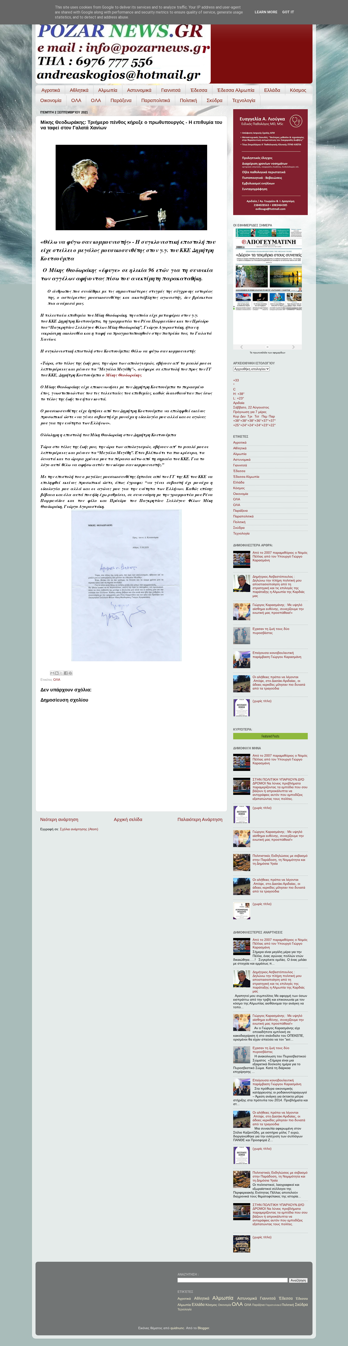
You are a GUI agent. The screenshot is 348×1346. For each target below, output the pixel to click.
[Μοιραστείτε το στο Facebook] (65, 673)
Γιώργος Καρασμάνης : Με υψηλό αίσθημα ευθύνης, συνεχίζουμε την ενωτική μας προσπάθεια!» (278, 608)
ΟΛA (96, 100)
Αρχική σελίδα (128, 819)
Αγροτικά (50, 90)
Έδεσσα (198, 90)
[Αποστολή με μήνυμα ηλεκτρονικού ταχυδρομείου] (52, 673)
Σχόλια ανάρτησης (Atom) (79, 829)
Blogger (203, 1328)
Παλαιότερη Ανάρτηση (200, 819)
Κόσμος (298, 90)
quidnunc (177, 1328)
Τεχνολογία (243, 100)
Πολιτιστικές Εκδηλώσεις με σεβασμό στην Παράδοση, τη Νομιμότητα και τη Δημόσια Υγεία (280, 859)
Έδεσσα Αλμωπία (235, 90)
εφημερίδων (279, 352)
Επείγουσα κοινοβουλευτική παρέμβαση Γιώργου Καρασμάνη (277, 654)
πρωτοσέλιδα (260, 352)
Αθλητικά (79, 90)
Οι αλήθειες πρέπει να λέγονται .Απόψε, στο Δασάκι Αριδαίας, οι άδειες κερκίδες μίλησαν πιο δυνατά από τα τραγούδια (279, 682)
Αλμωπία (107, 90)
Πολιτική (188, 100)
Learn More (266, 12)
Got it (288, 12)
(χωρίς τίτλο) (262, 701)
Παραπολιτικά (155, 100)
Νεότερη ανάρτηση (59, 819)
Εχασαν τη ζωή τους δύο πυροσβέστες (271, 630)
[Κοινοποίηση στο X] (61, 673)
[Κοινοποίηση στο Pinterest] (70, 673)
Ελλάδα (272, 90)
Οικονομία (51, 100)
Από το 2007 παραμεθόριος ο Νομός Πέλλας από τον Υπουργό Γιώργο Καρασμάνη (280, 556)
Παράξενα (121, 100)
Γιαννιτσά (171, 90)
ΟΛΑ (76, 100)
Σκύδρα (215, 100)
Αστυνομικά (139, 90)
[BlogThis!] (56, 673)
